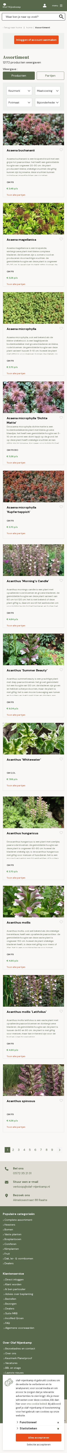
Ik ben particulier (15, 1289)
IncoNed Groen (14, 1318)
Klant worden (13, 1284)
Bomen (8, 1229)
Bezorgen (11, 1303)
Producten (19, 76)
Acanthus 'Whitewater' (24, 760)
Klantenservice (13, 1274)
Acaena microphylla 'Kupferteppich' (21, 509)
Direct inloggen (14, 1279)
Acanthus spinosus (21, 1101)
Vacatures (11, 1363)
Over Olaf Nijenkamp (17, 1343)
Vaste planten (12, 1234)
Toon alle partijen (16, 194)
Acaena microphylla (21, 329)
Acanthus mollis (19, 922)
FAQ (7, 1323)
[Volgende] (59, 1150)
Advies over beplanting (19, 1294)
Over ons (10, 1353)
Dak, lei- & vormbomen (18, 1258)
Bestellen (10, 1299)
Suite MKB (11, 1313)
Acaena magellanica (21, 240)
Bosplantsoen (12, 1239)
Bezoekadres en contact (20, 1348)
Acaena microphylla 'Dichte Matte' (27, 420)
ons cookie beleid (37, 1403)
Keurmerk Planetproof (18, 1358)
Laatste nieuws (14, 1372)
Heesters (9, 1224)
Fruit (7, 1253)
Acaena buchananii (21, 150)
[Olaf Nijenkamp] (11, 5)
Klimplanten (11, 1248)
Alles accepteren (38, 1437)
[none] (61, 16)
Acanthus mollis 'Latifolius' (27, 1012)
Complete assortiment (18, 1219)
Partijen (50, 76)
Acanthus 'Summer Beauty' (27, 670)
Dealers (9, 1263)
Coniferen (10, 1244)
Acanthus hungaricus (22, 833)
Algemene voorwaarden (19, 1328)
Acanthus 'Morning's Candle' (28, 581)
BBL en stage (13, 1367)
